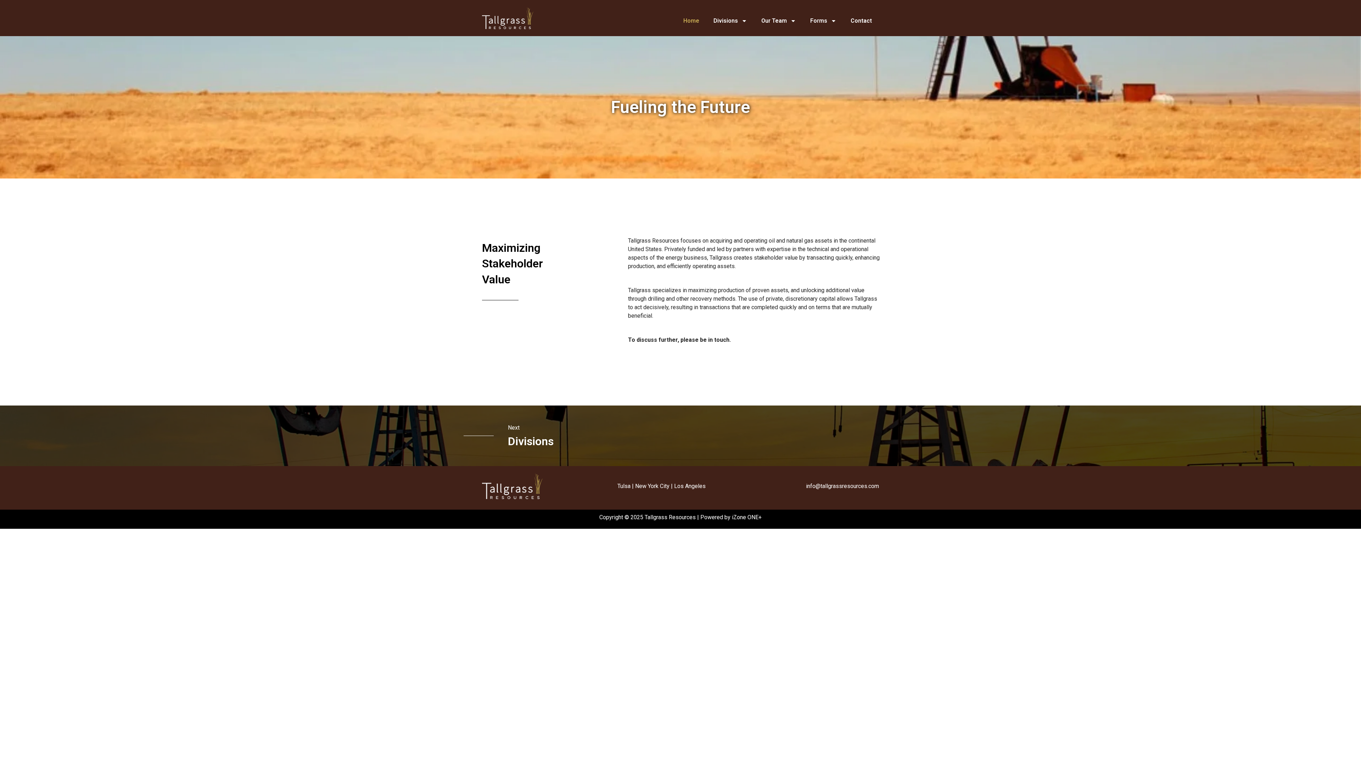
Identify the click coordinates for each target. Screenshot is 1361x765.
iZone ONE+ (747, 517)
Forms (818, 20)
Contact (861, 20)
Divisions (725, 20)
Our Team (774, 20)
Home (691, 20)
